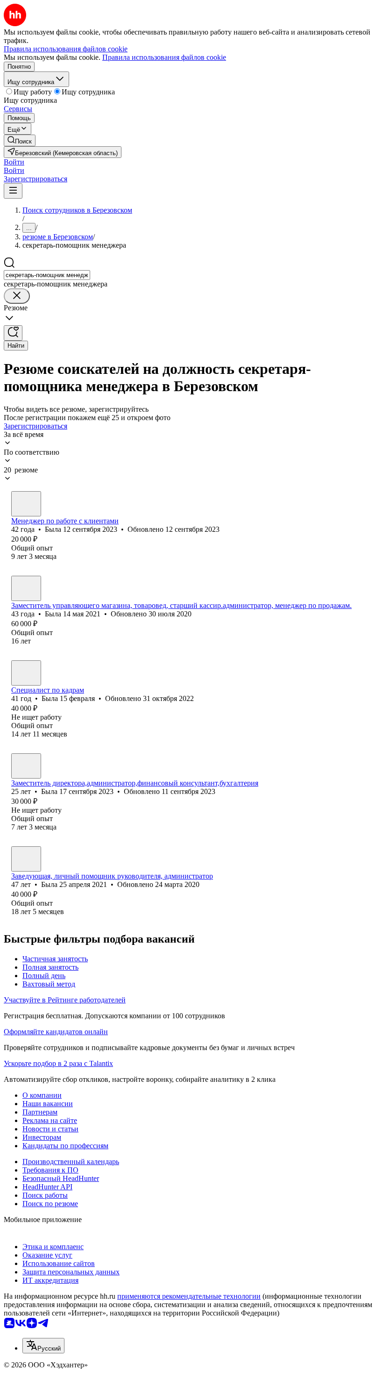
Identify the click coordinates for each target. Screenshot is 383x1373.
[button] (14, 162)
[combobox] (47, 275)
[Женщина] (26, 503)
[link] (19, 140)
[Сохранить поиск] (13, 333)
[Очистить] (17, 296)
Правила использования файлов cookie (164, 57)
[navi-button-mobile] (13, 191)
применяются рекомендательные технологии (189, 1296)
